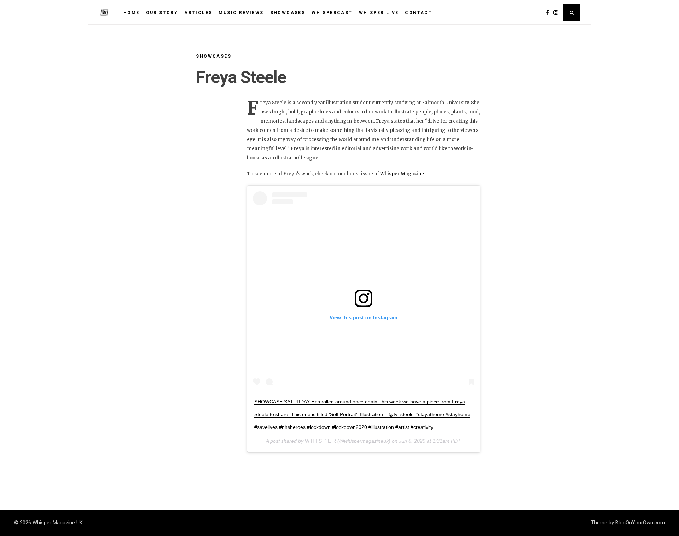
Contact (418, 12)
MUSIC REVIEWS (241, 12)
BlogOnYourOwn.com (640, 522)
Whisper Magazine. (402, 174)
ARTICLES (198, 12)
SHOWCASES (288, 12)
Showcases (213, 56)
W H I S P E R (320, 441)
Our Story (162, 12)
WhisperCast (332, 12)
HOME (131, 12)
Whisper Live (379, 12)
